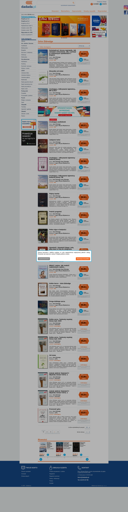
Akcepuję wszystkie (83, 258)
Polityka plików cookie (62, 254)
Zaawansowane (44, 258)
